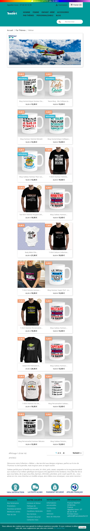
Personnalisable (45, 15)
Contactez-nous (32, 520)
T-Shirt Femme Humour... (31, 290)
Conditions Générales (35, 511)
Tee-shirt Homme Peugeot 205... (31, 215)
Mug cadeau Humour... (58, 215)
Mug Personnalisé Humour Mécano (31, 441)
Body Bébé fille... (31, 252)
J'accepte (82, 527)
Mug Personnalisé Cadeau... (58, 403)
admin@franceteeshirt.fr (77, 516)
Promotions (11, 506)
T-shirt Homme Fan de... (31, 403)
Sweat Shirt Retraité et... (31, 366)
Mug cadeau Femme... (58, 441)
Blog (58, 15)
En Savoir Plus (59, 528)
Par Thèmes (28, 15)
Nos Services (31, 514)
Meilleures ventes (13, 512)
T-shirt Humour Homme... (58, 177)
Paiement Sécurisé (33, 517)
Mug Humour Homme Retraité (31, 139)
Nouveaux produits (14, 509)
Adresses (50, 514)
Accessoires (63, 12)
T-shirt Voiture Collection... (59, 252)
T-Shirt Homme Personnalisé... (31, 328)
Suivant (77, 453)
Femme (36, 12)
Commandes (51, 508)
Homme (26, 12)
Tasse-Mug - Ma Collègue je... (59, 101)
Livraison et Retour (34, 503)
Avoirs (49, 511)
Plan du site (11, 514)
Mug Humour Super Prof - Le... (59, 290)
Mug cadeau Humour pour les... (31, 177)
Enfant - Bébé (48, 12)
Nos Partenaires (13, 503)
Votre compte (53, 500)
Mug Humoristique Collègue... (59, 139)
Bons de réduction (53, 517)
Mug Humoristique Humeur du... (31, 101)
